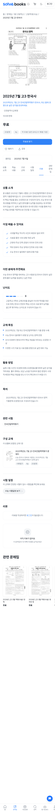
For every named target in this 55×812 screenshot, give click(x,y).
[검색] (28, 4)
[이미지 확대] (27, 55)
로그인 (49, 4)
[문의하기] (50, 798)
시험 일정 (32, 169)
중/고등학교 (19, 14)
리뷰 (41, 169)
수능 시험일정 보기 (12, 491)
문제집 (9, 14)
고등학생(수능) (32, 14)
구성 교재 (23, 169)
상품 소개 (4, 169)
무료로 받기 (27, 142)
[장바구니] (34, 4)
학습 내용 (14, 169)
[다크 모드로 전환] (41, 4)
